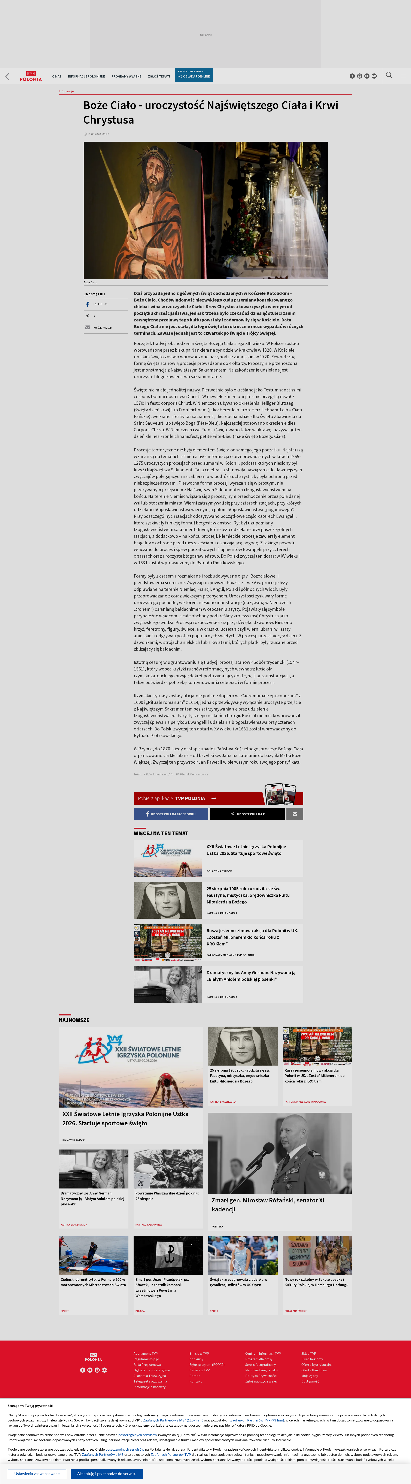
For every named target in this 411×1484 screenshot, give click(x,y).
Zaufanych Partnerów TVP (171, 1454)
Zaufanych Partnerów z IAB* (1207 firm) (173, 1420)
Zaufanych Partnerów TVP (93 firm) (257, 1420)
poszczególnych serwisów (137, 1435)
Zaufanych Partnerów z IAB (103, 1454)
